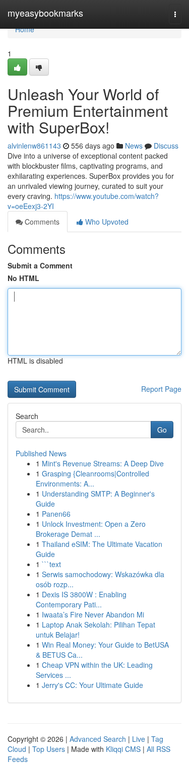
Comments (41, 222)
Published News (41, 453)
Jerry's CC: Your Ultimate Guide (92, 685)
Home (24, 29)
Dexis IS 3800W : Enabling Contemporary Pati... (81, 599)
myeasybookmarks (45, 12)
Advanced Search (98, 739)
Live (138, 739)
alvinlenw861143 (34, 146)
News (134, 146)
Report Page (161, 389)
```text (51, 564)
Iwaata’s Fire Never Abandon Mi (93, 614)
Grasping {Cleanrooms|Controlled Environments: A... (92, 478)
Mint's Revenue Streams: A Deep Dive (103, 463)
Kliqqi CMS (123, 749)
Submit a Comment (40, 265)
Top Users (48, 749)
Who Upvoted (106, 222)
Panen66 (56, 514)
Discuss (166, 146)
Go (162, 430)
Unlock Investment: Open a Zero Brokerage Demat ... (91, 529)
